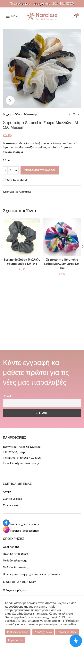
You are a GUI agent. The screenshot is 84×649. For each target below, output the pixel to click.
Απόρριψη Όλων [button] (67, 632)
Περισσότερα (15, 640)
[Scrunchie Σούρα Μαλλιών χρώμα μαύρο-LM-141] (22, 237)
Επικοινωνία (10, 505)
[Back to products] (74, 114)
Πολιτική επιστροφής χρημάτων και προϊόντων (31, 574)
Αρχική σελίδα (11, 114)
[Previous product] (69, 114)
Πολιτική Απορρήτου (15, 553)
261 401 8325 (63, 3)
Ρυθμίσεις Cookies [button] (17, 632)
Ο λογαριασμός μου (15, 590)
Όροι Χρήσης (11, 546)
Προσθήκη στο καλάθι (39, 170)
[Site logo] (42, 16)
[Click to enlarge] (10, 100)
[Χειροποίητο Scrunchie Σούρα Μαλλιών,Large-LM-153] (62, 237)
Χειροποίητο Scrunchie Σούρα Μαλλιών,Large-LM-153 (62, 263)
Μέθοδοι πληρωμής (15, 560)
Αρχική (7, 491)
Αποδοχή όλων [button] (43, 632)
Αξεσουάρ (30, 114)
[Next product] (78, 114)
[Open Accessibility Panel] (76, 640)
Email (7, 396)
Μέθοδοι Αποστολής (15, 567)
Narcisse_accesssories (24, 524)
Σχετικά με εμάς (12, 498)
